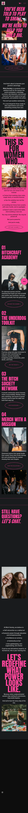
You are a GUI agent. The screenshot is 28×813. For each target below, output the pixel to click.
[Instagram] (2, 792)
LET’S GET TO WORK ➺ (14, 68)
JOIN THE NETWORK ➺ (14, 405)
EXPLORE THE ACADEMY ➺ (14, 304)
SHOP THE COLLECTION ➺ (14, 465)
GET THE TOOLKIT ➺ (14, 364)
